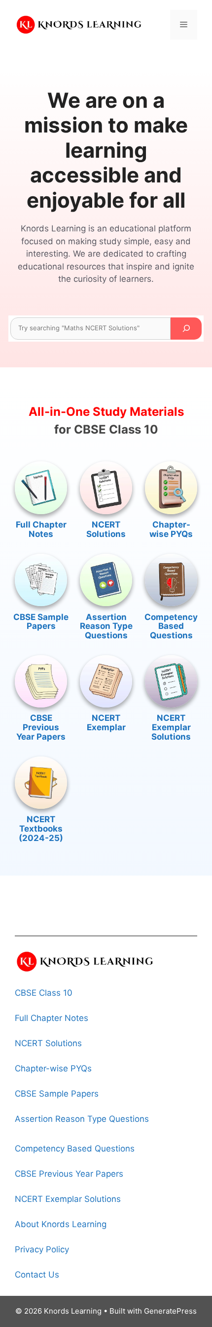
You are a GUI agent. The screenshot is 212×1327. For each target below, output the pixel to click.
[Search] (186, 328)
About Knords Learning (60, 1224)
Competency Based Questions (171, 626)
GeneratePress (170, 1311)
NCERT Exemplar (106, 722)
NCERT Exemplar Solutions (171, 727)
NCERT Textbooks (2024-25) (41, 828)
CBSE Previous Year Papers (41, 727)
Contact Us (37, 1275)
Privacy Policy (42, 1249)
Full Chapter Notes (41, 529)
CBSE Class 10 (43, 993)
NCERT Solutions (106, 529)
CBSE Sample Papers (41, 621)
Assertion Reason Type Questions (106, 626)
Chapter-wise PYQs (171, 529)
